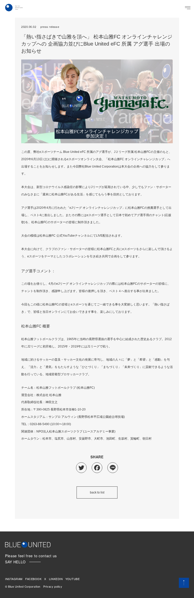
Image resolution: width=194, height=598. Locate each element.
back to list (97, 492)
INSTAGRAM (13, 579)
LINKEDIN (56, 579)
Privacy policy (52, 586)
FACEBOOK (33, 579)
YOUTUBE (72, 579)
